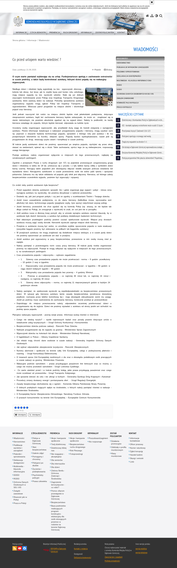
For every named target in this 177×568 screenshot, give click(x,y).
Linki (132, 462)
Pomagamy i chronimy (37, 458)
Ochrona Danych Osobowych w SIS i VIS (135, 94)
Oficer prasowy (136, 444)
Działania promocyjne (116, 442)
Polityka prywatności (112, 560)
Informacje (32, 40)
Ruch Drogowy (75, 433)
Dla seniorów (57, 460)
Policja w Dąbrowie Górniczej (36, 441)
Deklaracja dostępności (129, 76)
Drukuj (109, 70)
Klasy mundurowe (116, 454)
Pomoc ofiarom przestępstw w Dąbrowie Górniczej (57, 495)
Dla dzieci (55, 467)
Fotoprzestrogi (76, 454)
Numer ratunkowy (137, 448)
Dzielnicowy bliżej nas (58, 449)
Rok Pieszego (76, 450)
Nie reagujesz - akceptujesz (57, 455)
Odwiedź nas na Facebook (24, 548)
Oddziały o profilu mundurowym (118, 448)
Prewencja (55, 433)
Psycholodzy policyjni (37, 476)
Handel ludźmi (136, 455)
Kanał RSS (14, 548)
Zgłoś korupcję (136, 451)
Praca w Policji (124, 107)
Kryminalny (93, 433)
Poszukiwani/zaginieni (98, 438)
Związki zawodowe (125, 98)
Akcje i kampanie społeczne (58, 439)
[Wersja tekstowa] (156, 15)
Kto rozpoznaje (95, 442)
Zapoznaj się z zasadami (113, 557)
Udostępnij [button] (22, 415)
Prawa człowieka (39, 481)
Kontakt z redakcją (81, 548)
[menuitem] (21, 32)
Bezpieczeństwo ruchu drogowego (77, 445)
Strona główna (18, 40)
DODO (119, 89)
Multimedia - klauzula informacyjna (134, 81)
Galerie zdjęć (38, 453)
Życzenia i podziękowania (38, 470)
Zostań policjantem (116, 435)
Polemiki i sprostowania (128, 72)
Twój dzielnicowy (58, 444)
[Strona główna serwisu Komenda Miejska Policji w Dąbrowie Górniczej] (147, 15)
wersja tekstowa (141, 552)
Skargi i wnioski (136, 458)
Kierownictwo (123, 63)
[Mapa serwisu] (152, 15)
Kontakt (132, 433)
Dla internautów (58, 464)
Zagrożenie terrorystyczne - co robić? (58, 484)
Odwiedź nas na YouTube (19, 548)
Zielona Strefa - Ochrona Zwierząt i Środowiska (58, 475)
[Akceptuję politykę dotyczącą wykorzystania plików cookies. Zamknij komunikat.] (152, 2)
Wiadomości (44, 40)
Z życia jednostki (38, 433)
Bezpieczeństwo (58, 502)
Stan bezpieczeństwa (39, 448)
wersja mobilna (141, 548)
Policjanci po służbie (37, 464)
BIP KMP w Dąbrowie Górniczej (58, 550)
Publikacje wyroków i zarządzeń (133, 67)
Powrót (98, 70)
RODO (119, 85)
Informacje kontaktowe (135, 439)
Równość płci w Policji (127, 103)
